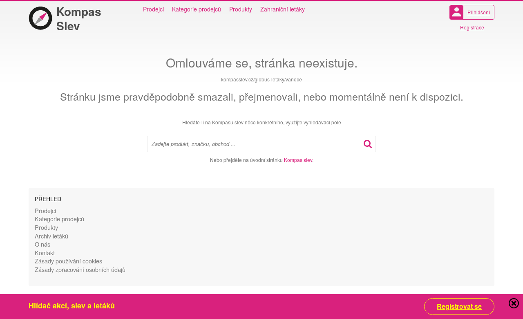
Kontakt (45, 252)
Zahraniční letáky (282, 9)
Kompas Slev (78, 18)
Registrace (472, 27)
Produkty (240, 9)
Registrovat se (459, 306)
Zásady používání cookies (68, 260)
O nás (42, 244)
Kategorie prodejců (196, 9)
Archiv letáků (51, 235)
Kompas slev (298, 159)
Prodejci (153, 9)
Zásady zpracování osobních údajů (80, 269)
